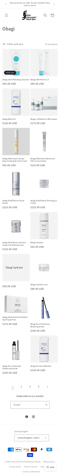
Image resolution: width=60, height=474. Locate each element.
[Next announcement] (54, 4)
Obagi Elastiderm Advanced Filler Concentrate (42, 159)
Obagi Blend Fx (9, 119)
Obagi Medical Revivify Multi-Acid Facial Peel (15, 318)
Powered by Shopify (32, 462)
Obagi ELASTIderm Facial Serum (13, 201)
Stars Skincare (18, 462)
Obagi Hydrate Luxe (39, 284)
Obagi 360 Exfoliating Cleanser (15, 79)
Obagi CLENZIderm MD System (43, 119)
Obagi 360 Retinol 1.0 (39, 79)
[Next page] (47, 386)
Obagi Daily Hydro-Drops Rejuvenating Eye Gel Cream (14, 159)
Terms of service (30, 467)
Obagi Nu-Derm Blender (41, 366)
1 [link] (12, 386)
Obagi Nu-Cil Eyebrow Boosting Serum (40, 325)
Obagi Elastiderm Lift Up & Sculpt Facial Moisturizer (14, 243)
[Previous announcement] (5, 4)
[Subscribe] (45, 405)
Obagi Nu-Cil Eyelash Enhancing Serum (11, 367)
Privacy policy (15, 467)
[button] (6, 15)
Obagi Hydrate (36, 242)
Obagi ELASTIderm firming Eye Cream (43, 201)
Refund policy (49, 462)
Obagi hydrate (14, 267)
